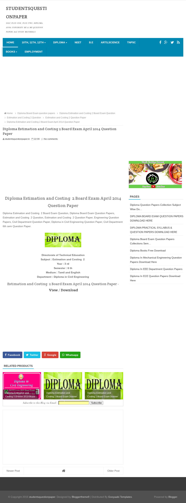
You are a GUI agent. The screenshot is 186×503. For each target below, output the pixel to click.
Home (10, 42)
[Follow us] (172, 42)
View (53, 290)
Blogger (172, 496)
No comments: (51, 139)
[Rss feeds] (178, 42)
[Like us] (160, 42)
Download (69, 290)
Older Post (113, 470)
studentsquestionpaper (42, 496)
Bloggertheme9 (80, 496)
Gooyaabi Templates (120, 496)
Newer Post (13, 470)
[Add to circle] (166, 42)
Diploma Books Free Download (148, 250)
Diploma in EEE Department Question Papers (156, 269)
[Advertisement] (93, 84)
